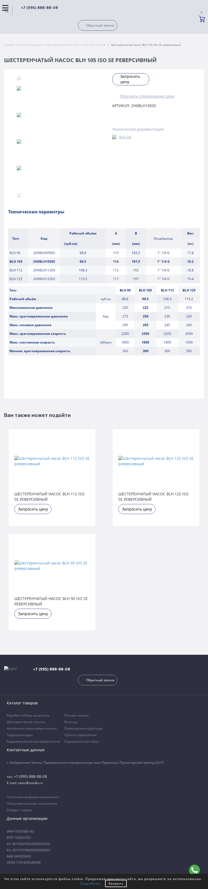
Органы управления (80, 735)
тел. (27, 776)
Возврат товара (19, 810)
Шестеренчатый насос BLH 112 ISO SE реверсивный (49, 496)
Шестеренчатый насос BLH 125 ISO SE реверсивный (153, 496)
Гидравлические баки (81, 741)
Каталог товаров (31, 45)
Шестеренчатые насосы (63, 45)
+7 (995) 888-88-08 (39, 8)
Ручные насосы (76, 715)
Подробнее (90, 883)
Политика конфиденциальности (33, 797)
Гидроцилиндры (20, 735)
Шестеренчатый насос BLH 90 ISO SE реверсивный (51, 601)
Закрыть (115, 883)
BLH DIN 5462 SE (94, 45)
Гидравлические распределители (33, 741)
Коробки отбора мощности (28, 715)
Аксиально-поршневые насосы (32, 728)
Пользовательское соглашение (32, 803)
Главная (9, 45)
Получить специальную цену (147, 96)
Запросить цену (130, 79)
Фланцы (70, 722)
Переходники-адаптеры (83, 728)
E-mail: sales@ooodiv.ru (25, 783)
